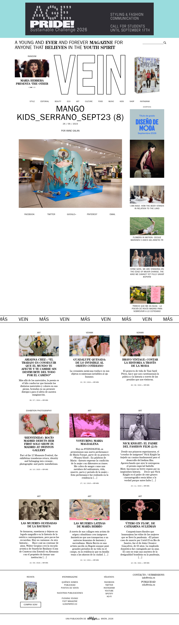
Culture (89, 102)
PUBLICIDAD (69, 585)
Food (100, 102)
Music (111, 102)
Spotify (109, 594)
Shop (132, 102)
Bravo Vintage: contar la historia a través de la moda (140, 363)
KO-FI (109, 597)
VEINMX (89, 333)
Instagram (145, 102)
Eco (68, 102)
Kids (122, 102)
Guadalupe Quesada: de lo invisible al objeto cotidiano (89, 363)
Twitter (109, 585)
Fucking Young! (70, 599)
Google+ (5, 623)
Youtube (109, 591)
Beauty (58, 102)
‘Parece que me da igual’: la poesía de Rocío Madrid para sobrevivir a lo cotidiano (147, 309)
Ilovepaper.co (70, 604)
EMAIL (112, 215)
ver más (45, 400)
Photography (44, 411)
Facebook (109, 582)
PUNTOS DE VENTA (70, 588)
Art (77, 102)
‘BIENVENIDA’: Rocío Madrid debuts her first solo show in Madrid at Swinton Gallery (39, 444)
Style (32, 102)
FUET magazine (69, 601)
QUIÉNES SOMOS (70, 582)
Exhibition (31, 411)
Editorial (44, 102)
